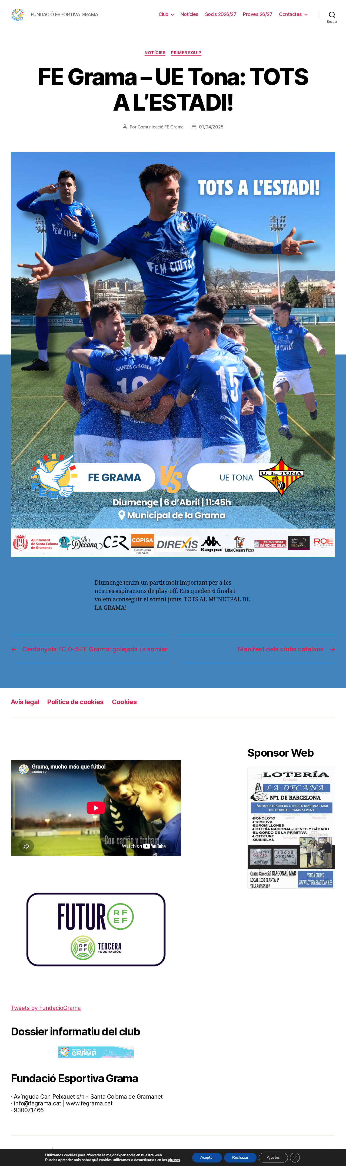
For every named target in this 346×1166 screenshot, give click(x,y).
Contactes (290, 14)
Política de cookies (75, 702)
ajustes (174, 1160)
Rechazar (240, 1157)
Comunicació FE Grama (161, 127)
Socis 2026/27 (221, 14)
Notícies (189, 14)
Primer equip (186, 52)
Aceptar (207, 1157)
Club (163, 14)
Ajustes (273, 1157)
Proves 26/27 (257, 14)
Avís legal (25, 702)
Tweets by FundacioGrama (46, 1008)
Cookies (124, 702)
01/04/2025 (211, 127)
